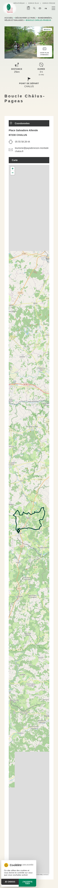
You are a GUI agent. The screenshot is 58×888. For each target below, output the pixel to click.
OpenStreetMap (39, 874)
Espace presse (49, 3)
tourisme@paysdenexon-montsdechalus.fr (32, 149)
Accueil (9, 18)
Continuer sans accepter (24, 864)
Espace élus (33, 3)
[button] (18, 531)
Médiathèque (19, 3)
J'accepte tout (27, 883)
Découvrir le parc (25, 18)
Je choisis (10, 882)
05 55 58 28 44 (22, 142)
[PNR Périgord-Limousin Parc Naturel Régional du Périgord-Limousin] (10, 8)
